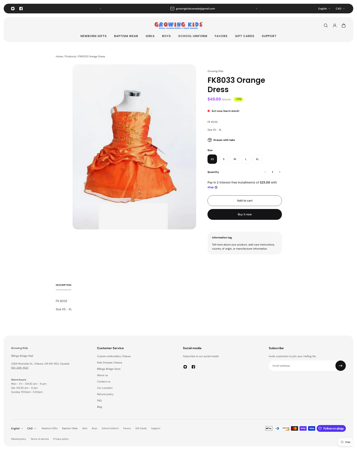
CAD (338, 8)
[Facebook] (21, 8)
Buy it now (245, 214)
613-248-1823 (19, 367)
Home (60, 56)
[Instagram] (13, 8)
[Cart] (343, 25)
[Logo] (178, 25)
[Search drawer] (325, 25)
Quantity (213, 172)
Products (71, 56)
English (322, 8)
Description (63, 285)
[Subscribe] (340, 365)
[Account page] (334, 25)
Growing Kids (215, 71)
